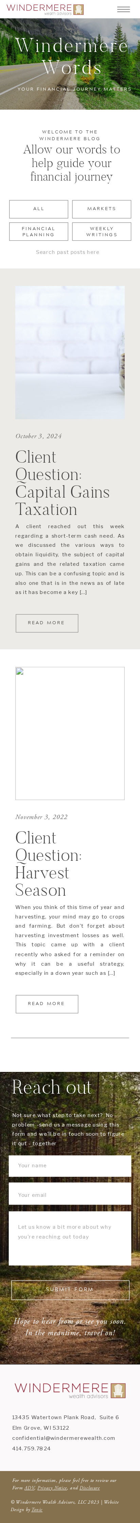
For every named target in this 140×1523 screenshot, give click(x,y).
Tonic (36, 1510)
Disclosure (90, 1488)
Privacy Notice (52, 1488)
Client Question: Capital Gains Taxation (62, 482)
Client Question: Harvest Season (48, 863)
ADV (29, 1488)
